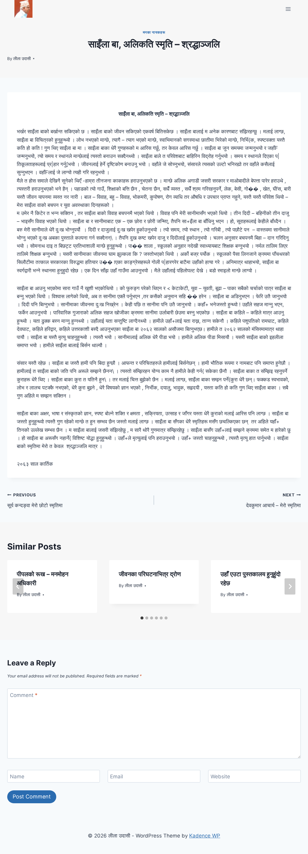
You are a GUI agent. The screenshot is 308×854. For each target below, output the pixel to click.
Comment (24, 695)
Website (220, 777)
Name (17, 777)
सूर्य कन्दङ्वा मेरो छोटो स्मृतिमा (35, 500)
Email (116, 777)
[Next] (290, 586)
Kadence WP (204, 836)
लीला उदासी (22, 58)
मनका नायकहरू (154, 32)
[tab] (141, 617)
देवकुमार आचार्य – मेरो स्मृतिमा (273, 500)
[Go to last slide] (18, 586)
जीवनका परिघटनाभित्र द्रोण (150, 574)
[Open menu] (288, 9)
